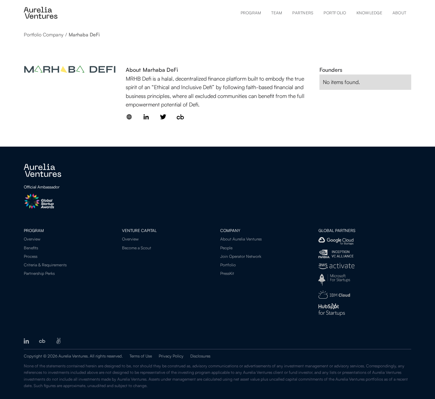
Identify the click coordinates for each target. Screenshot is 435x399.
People (226, 247)
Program (251, 12)
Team (276, 12)
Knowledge (369, 12)
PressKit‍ (227, 273)
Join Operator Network (240, 256)
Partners (302, 12)
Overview (32, 239)
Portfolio (335, 12)
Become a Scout (136, 247)
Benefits (31, 247)
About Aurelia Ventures (241, 239)
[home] (40, 13)
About (399, 12)
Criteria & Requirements (45, 264)
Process (30, 256)
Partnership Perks (39, 273)
